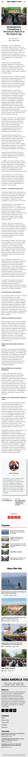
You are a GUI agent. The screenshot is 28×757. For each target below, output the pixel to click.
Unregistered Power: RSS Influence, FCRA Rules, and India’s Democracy (16, 539)
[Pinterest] (15, 517)
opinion (3, 741)
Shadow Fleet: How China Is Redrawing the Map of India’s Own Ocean (17, 532)
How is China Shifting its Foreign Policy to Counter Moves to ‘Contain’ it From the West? (20, 502)
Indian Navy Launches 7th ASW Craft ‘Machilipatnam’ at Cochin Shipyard (18, 545)
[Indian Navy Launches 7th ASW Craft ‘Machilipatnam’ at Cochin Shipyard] (5, 545)
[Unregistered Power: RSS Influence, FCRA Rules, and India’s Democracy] (5, 538)
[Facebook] (9, 517)
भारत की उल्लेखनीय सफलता (7, 500)
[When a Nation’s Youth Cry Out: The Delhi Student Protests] (5, 558)
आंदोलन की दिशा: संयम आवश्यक (16, 552)
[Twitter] (12, 517)
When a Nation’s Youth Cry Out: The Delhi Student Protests (18, 558)
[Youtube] (14, 710)
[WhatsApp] (19, 517)
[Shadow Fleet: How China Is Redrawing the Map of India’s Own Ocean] (5, 532)
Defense (3, 736)
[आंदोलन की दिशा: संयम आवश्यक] (5, 552)
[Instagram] (6, 710)
